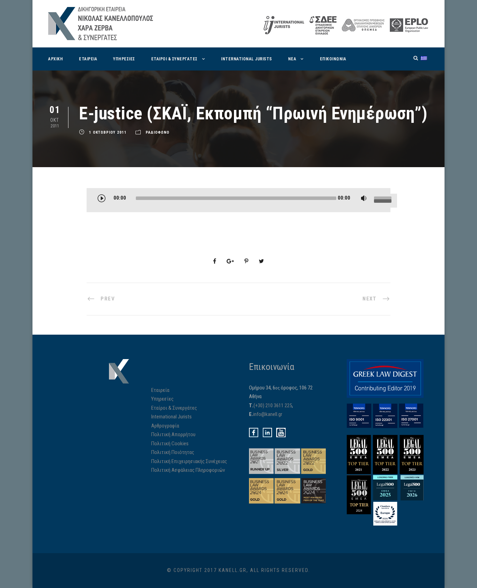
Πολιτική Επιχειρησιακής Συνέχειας (189, 461)
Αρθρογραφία (165, 426)
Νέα (292, 59)
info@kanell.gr (267, 414)
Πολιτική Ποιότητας (172, 452)
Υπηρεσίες (124, 59)
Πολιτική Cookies (170, 443)
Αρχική (55, 59)
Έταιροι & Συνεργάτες (174, 59)
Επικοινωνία (333, 59)
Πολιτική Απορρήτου (173, 434)
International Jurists (246, 59)
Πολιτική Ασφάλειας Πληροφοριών (188, 470)
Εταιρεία (88, 59)
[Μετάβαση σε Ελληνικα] (424, 58)
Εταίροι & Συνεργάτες (174, 408)
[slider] (384, 200)
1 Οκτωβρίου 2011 (108, 132)
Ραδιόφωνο (157, 132)
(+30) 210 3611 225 (273, 405)
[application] (245, 201)
